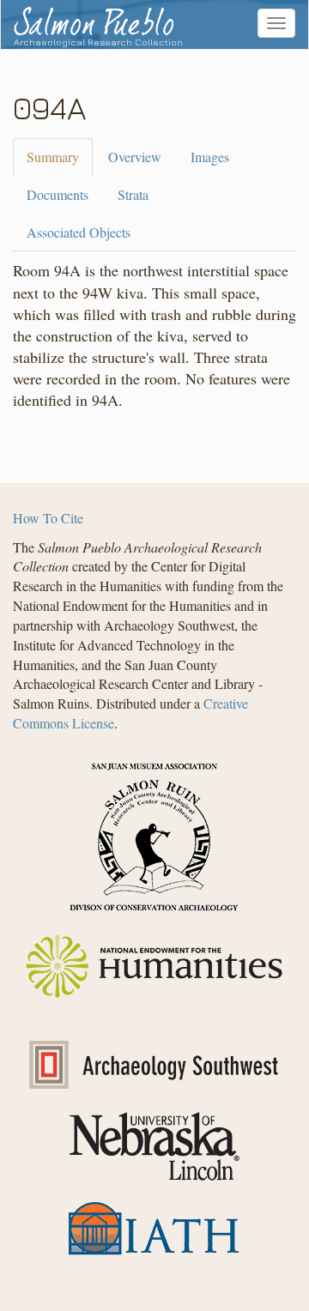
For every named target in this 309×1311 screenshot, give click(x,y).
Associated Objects (78, 232)
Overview (134, 157)
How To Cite (48, 518)
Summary (53, 157)
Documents (57, 194)
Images (210, 157)
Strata (133, 194)
